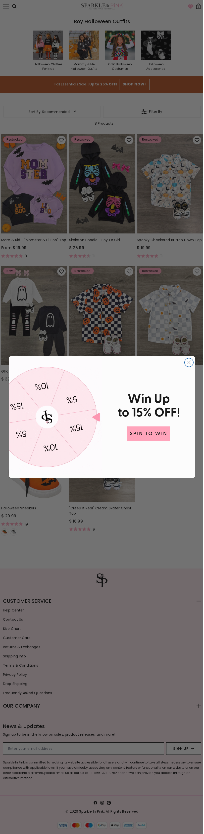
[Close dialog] (187, 362)
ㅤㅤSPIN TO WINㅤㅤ (147, 433)
